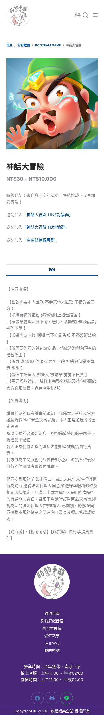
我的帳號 (52, 651)
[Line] (66, 698)
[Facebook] (37, 698)
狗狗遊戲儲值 (52, 621)
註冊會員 (52, 643)
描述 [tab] (52, 270)
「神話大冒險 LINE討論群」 (47, 214)
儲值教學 (52, 636)
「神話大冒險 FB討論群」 (45, 227)
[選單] (95, 15)
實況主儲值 (51, 629)
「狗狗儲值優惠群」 (40, 240)
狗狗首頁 (52, 614)
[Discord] (52, 698)
